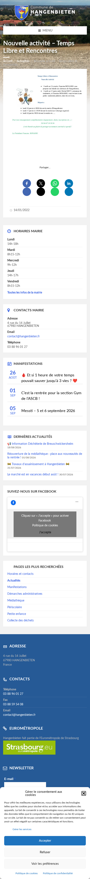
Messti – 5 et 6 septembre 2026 (48, 411)
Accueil (7, 61)
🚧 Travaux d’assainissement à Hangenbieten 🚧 (38, 464)
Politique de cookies (26, 873)
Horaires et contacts (20, 574)
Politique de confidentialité (58, 873)
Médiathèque (15, 600)
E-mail (10, 779)
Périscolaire (14, 607)
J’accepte (45, 532)
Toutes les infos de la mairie (24, 292)
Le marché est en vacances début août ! (32, 474)
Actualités (23, 61)
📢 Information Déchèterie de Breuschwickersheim (40, 443)
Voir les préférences (45, 863)
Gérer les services (22, 829)
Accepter (45, 840)
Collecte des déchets (20, 620)
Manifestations (17, 587)
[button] (84, 793)
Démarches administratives (24, 593)
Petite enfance (16, 614)
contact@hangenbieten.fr (23, 336)
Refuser (45, 852)
